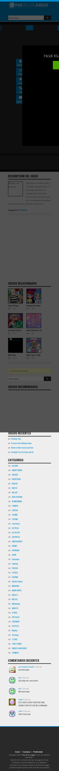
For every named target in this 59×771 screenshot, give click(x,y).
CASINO (15, 514)
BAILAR (14, 483)
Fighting (15, 563)
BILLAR (14, 492)
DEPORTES (16, 536)
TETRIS (14, 639)
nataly (20, 699)
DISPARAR (15, 550)
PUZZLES (15, 625)
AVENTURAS (16, 478)
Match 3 (15, 594)
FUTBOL (15, 572)
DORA (14, 554)
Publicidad (38, 752)
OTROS (14, 612)
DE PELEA (15, 527)
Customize (16, 523)
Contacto (26, 752)
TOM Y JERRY (17, 643)
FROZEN (15, 568)
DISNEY (14, 545)
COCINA (15, 519)
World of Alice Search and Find (22, 447)
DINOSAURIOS (17, 541)
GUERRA (15, 576)
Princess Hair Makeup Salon (21, 443)
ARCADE (15, 474)
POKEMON (15, 621)
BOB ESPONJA (17, 496)
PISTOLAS (15, 616)
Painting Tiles (16, 438)
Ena (19, 677)
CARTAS (15, 510)
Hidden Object (17, 581)
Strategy (15, 634)
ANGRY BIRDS (17, 470)
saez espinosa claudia (26, 666)
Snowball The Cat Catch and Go (22, 452)
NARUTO (15, 608)
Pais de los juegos (28, 755)
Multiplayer (16, 603)
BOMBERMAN (17, 501)
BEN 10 (14, 487)
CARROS (15, 505)
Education (15, 559)
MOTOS (14, 599)
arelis (20, 711)
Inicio (17, 752)
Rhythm (14, 630)
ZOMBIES (15, 652)
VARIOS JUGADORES (19, 648)
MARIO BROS (16, 590)
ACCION (15, 465)
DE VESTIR (16, 532)
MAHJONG (15, 585)
